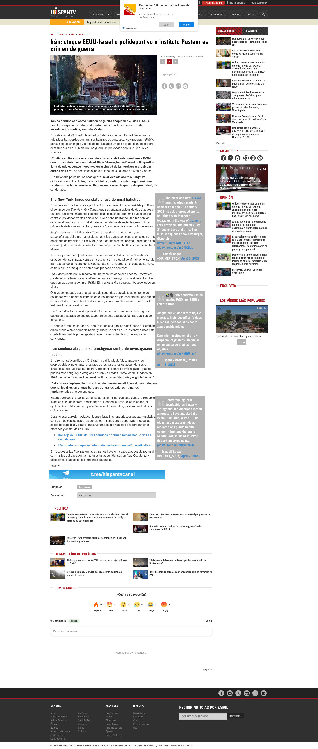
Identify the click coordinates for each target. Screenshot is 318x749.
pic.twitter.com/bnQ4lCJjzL (175, 247)
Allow (186, 24)
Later (166, 24)
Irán (52, 712)
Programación (259, 2)
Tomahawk (84, 487)
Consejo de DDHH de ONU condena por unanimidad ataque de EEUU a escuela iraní (107, 437)
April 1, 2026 (166, 364)
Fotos (251, 14)
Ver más (221, 143)
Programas (112, 712)
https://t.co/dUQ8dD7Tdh (173, 243)
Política (85, 34)
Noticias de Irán (62, 34)
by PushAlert (131, 28)
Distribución (237, 2)
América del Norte (60, 731)
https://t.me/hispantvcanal (102, 22)
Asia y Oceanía (58, 720)
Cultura (82, 731)
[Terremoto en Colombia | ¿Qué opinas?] (242, 319)
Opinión (110, 731)
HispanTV (63, 12)
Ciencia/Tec (84, 720)
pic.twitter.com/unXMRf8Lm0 (176, 353)
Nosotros (138, 716)
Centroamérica (58, 738)
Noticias (98, 14)
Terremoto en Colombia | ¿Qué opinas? (239, 336)
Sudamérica (57, 734)
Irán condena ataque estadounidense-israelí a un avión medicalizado (105, 445)
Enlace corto (58, 495)
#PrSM (196, 197)
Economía (83, 716)
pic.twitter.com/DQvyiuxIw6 (175, 445)
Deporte (82, 723)
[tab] (229, 31)
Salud (81, 727)
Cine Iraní (217, 14)
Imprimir (171, 74)
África (53, 723)
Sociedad (83, 712)
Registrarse (235, 715)
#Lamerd (195, 220)
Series (235, 14)
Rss (135, 727)
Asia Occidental (58, 716)
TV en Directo (211, 2)
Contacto (138, 720)
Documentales (113, 734)
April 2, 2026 (190, 258)
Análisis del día (114, 727)
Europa (54, 727)
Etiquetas (56, 487)
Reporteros (112, 723)
